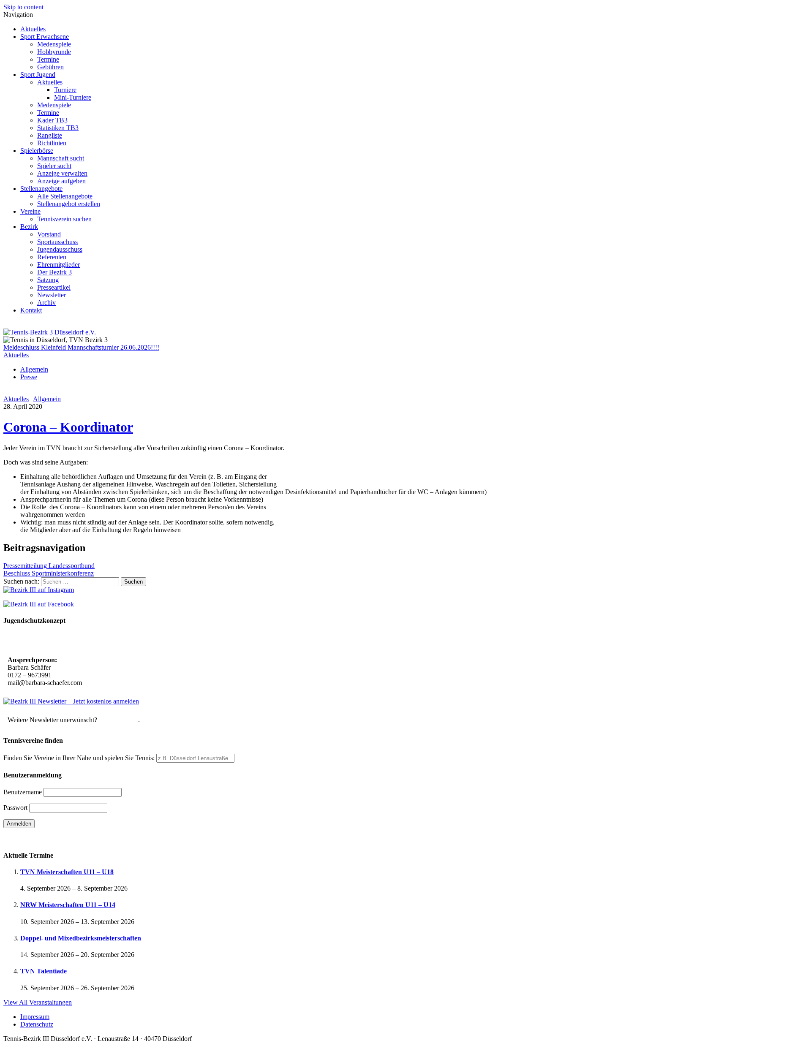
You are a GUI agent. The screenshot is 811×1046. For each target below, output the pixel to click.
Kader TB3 (52, 120)
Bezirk (29, 226)
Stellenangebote (41, 188)
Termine (48, 59)
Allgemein (34, 369)
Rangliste (49, 135)
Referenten (51, 257)
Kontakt (31, 310)
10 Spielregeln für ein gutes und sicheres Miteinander (83, 641)
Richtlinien (51, 143)
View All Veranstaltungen (37, 1002)
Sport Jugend (37, 74)
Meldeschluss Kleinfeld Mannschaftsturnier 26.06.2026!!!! (81, 347)
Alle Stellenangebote (65, 196)
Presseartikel (54, 287)
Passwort (15, 807)
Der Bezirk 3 (54, 272)
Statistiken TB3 (58, 127)
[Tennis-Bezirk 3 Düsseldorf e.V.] (49, 332)
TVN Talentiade (43, 971)
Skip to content (23, 7)
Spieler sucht (54, 165)
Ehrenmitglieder (58, 264)
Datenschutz (36, 1024)
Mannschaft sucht (60, 158)
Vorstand (49, 234)
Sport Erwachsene (44, 36)
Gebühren (50, 67)
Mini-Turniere (72, 97)
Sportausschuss (57, 241)
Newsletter (51, 295)
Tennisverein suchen (64, 219)
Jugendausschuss (59, 249)
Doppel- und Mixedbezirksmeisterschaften (80, 938)
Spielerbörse (36, 150)
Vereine (30, 211)
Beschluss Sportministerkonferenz (48, 573)
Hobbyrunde (54, 51)
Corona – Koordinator (68, 427)
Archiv (46, 302)
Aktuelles (33, 29)
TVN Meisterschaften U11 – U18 (67, 871)
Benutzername (22, 792)
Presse (28, 376)
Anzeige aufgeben (61, 181)
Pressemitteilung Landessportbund (49, 565)
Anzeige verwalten (62, 173)
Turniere (65, 89)
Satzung (48, 279)
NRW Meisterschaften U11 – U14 (67, 904)
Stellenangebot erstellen (68, 203)
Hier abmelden (118, 719)
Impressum (34, 1016)
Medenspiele (54, 44)
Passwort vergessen (29, 838)
